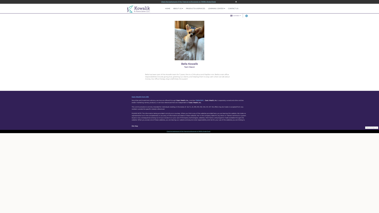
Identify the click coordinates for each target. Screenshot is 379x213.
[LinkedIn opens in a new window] (246, 16)
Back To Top (371, 127)
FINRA (198, 100)
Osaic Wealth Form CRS (140, 97)
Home (167, 8)
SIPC (202, 100)
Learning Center (216, 8)
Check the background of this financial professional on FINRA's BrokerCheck (188, 2)
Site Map (135, 126)
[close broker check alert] (236, 2)
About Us (177, 8)
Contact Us (233, 8)
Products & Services (195, 8)
